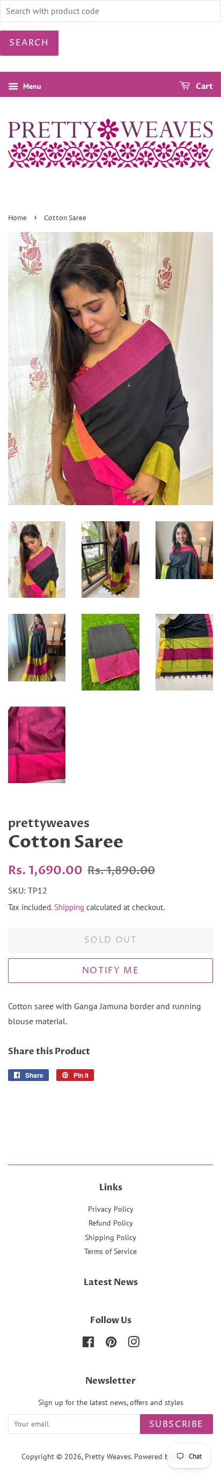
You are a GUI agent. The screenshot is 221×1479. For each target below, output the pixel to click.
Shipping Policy (110, 1237)
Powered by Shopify (167, 1456)
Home (17, 218)
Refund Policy (111, 1223)
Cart (203, 86)
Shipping (69, 907)
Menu (31, 86)
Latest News (111, 1282)
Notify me (110, 971)
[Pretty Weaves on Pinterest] (111, 1344)
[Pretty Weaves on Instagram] (133, 1344)
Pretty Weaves (108, 1456)
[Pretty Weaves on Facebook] (88, 1344)
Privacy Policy (111, 1209)
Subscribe (176, 1424)
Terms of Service (110, 1251)
